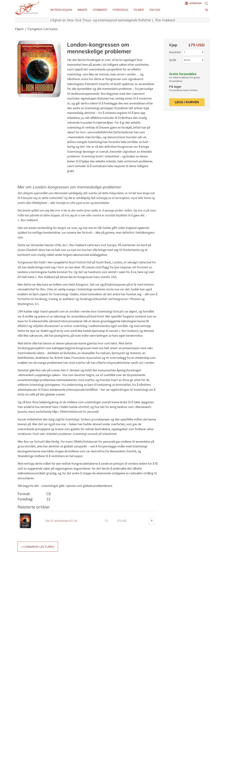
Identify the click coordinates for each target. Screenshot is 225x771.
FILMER (139, 9)
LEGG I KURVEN (187, 102)
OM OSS (154, 9)
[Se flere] (152, 521)
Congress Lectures (43, 29)
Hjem (19, 29)
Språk (172, 60)
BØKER (82, 9)
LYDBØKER (100, 9)
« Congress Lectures (37, 546)
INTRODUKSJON (61, 9)
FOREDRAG (120, 9)
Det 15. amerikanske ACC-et (61, 521)
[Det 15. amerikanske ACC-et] (25, 521)
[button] (41, 68)
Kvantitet (175, 52)
